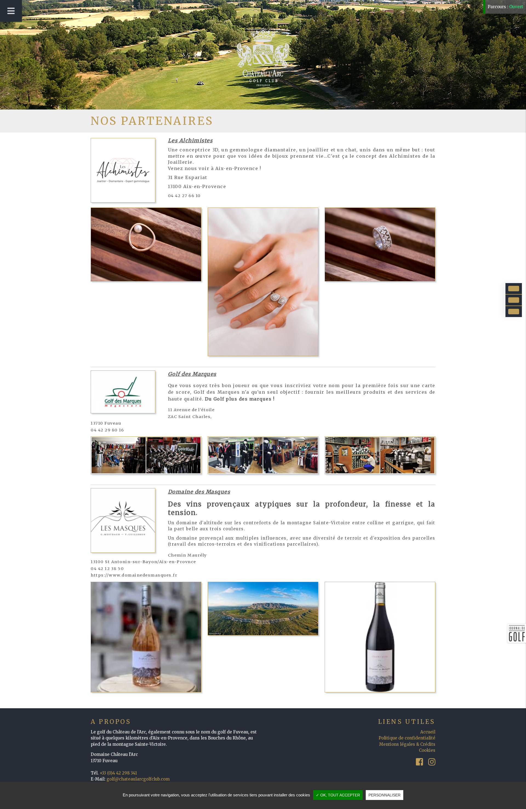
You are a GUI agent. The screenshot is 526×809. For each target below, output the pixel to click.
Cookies (427, 750)
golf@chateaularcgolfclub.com (138, 779)
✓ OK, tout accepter (338, 795)
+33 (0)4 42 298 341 (118, 773)
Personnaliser (384, 795)
